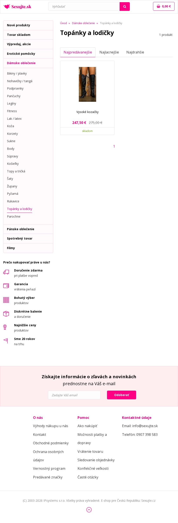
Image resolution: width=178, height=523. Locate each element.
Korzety (12, 134)
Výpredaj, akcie (19, 44)
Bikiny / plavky (17, 73)
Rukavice (13, 201)
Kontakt (39, 434)
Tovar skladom (18, 35)
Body (10, 149)
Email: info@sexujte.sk (140, 425)
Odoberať (121, 395)
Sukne (11, 141)
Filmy (11, 248)
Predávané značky (48, 477)
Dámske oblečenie (21, 63)
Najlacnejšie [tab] (109, 52)
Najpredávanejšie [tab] (78, 52)
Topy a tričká (16, 171)
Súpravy (12, 156)
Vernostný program (49, 468)
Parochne (13, 216)
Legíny (11, 103)
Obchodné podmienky (51, 443)
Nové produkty (18, 25)
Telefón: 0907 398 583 (140, 434)
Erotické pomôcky (21, 54)
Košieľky (13, 164)
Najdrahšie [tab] (135, 52)
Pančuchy (13, 96)
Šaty (10, 179)
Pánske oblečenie (20, 229)
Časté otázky (87, 477)
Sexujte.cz (148, 500)
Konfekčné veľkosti (93, 468)
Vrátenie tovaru (90, 451)
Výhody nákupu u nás (50, 425)
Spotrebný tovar (19, 238)
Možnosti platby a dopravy (92, 438)
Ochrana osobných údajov (48, 455)
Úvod (63, 23)
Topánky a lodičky (19, 209)
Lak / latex (14, 119)
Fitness (12, 111)
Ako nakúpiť (87, 425)
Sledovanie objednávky (96, 460)
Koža (10, 126)
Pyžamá (12, 194)
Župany (12, 186)
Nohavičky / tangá (19, 81)
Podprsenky (15, 88)
